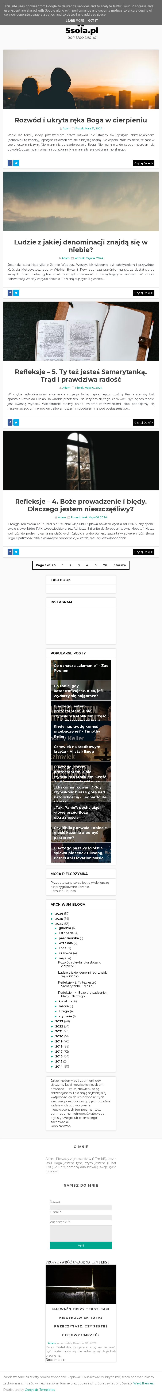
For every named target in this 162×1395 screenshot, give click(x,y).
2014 (59, 1066)
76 (105, 565)
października (69, 938)
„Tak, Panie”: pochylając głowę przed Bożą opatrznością (76, 812)
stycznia (66, 1016)
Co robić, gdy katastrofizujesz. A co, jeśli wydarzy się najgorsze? (79, 691)
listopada (66, 933)
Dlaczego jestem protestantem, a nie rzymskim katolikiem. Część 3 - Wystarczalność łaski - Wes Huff (80, 716)
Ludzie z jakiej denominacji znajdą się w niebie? (81, 246)
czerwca (66, 953)
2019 (59, 1041)
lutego (64, 1011)
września (66, 943)
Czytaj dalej (142, 163)
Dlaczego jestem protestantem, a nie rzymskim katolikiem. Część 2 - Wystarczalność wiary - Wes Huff (80, 777)
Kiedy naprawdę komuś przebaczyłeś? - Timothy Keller (77, 731)
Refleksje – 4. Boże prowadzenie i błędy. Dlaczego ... (82, 994)
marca (64, 1006)
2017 (59, 1051)
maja (63, 958)
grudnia (65, 928)
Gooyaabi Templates (40, 1390)
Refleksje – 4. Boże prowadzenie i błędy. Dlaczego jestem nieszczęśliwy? (81, 505)
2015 (59, 1061)
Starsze (119, 565)
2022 (59, 1026)
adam (52, 1343)
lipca (63, 948)
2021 (59, 1031)
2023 (59, 1021)
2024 (59, 924)
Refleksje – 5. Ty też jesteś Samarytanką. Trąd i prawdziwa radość (81, 375)
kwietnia (66, 1001)
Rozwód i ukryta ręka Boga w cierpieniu (81, 120)
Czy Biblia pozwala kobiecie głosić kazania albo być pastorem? (80, 833)
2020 (59, 1036)
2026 (59, 914)
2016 (59, 1056)
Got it (93, 20)
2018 (59, 1046)
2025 (59, 919)
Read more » (55, 1360)
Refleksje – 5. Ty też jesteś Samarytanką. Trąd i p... (77, 984)
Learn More (75, 20)
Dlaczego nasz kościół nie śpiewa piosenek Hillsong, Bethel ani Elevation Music (78, 853)
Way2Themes (143, 1383)
